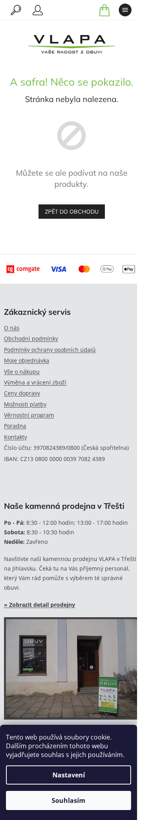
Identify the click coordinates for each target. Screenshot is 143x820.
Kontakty (15, 437)
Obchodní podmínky (31, 338)
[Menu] (125, 10)
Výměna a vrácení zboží (35, 382)
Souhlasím (68, 800)
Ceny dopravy (22, 393)
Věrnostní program (29, 415)
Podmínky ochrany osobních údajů (50, 349)
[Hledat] (16, 10)
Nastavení (68, 775)
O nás (11, 328)
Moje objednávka (26, 360)
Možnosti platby (25, 404)
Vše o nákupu (22, 371)
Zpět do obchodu (72, 211)
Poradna (15, 426)
